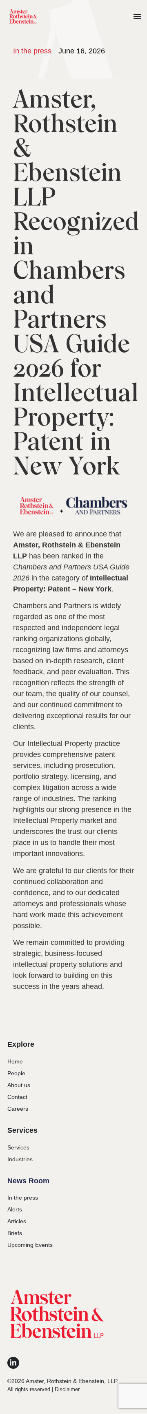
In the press (32, 51)
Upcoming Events (30, 1245)
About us (18, 1085)
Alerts (14, 1209)
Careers (17, 1108)
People (16, 1073)
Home (15, 1061)
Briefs (14, 1233)
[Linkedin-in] (13, 1363)
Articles (16, 1221)
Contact (17, 1097)
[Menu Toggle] (137, 16)
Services (18, 1147)
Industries (20, 1159)
